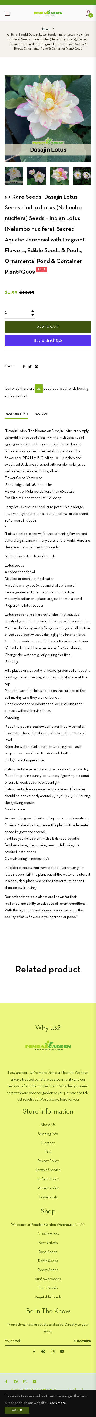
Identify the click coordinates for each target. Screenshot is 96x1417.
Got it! (17, 1410)
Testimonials (48, 1197)
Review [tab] (41, 414)
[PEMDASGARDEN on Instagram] (53, 1351)
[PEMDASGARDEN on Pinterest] (43, 1351)
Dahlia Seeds (48, 1261)
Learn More (57, 1403)
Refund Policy (48, 1179)
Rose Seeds (48, 1252)
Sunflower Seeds (48, 1279)
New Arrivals (48, 1243)
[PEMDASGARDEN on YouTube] (62, 1351)
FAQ (48, 1152)
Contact (48, 1143)
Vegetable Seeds (48, 1297)
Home (46, 29)
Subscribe (82, 1341)
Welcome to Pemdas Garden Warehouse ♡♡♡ (48, 1225)
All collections (48, 1234)
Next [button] (88, 176)
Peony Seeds (48, 1270)
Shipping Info (48, 1134)
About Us (48, 1125)
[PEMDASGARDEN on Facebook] (34, 1351)
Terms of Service (48, 1170)
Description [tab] (16, 414)
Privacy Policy (48, 1161)
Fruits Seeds (48, 1288)
